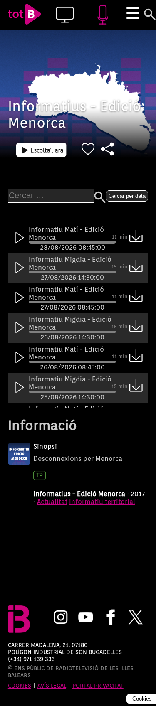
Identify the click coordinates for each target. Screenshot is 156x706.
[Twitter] (135, 618)
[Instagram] (60, 618)
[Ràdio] (102, 15)
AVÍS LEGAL (51, 685)
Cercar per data (127, 196)
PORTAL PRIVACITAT (98, 685)
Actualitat (52, 502)
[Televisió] (65, 15)
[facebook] (110, 618)
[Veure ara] (41, 149)
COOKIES (19, 685)
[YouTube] (85, 618)
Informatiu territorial (102, 502)
